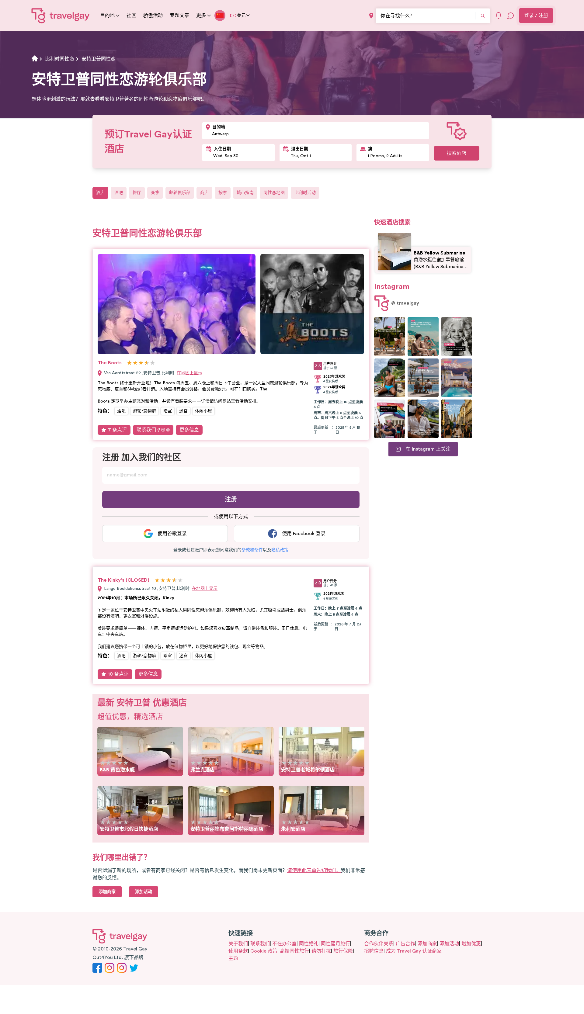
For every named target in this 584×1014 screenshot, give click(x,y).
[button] (252, 550)
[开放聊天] (510, 15)
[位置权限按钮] (371, 16)
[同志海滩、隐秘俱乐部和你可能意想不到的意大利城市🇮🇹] (423, 336)
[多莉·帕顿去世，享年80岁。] (456, 336)
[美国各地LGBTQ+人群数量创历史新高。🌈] (389, 419)
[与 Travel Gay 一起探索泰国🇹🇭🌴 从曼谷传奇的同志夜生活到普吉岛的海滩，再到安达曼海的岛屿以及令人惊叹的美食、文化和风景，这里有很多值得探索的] (389, 377)
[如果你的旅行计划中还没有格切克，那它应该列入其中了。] (389, 336)
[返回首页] (60, 15)
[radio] (129, 363)
